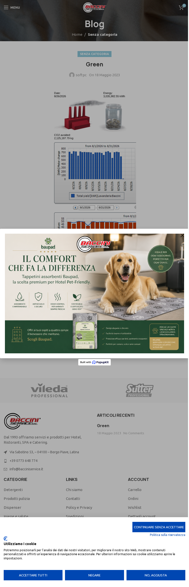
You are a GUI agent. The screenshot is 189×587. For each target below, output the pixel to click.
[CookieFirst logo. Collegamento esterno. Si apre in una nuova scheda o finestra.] (5, 538)
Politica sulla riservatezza (167, 534)
